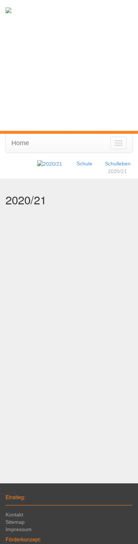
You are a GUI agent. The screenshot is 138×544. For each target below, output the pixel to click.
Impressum (19, 529)
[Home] (49, 164)
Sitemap (15, 522)
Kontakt (14, 515)
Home (20, 143)
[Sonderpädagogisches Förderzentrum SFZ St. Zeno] (8, 10)
